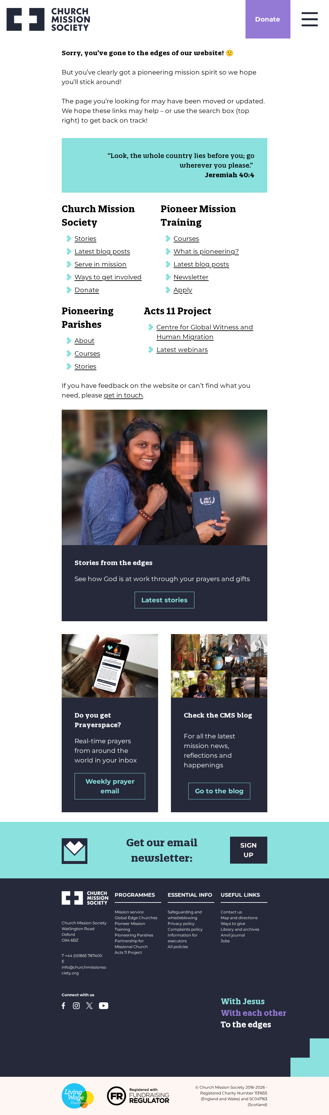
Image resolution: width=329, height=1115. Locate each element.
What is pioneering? (206, 251)
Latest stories (164, 600)
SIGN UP (248, 850)
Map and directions (239, 917)
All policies (178, 946)
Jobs (225, 940)
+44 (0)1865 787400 (83, 955)
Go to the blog (219, 791)
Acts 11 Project (128, 952)
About (84, 340)
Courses (186, 238)
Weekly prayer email (110, 786)
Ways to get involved (108, 277)
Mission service (129, 912)
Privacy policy (181, 923)
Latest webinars (182, 349)
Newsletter (191, 277)
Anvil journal (233, 935)
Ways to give (233, 923)
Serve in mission (101, 264)
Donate (267, 19)
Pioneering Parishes (134, 935)
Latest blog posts (102, 251)
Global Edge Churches (136, 917)
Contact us (231, 912)
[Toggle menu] (309, 19)
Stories (85, 238)
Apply (182, 290)
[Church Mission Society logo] (48, 19)
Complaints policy (185, 929)
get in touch (123, 395)
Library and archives (240, 929)
